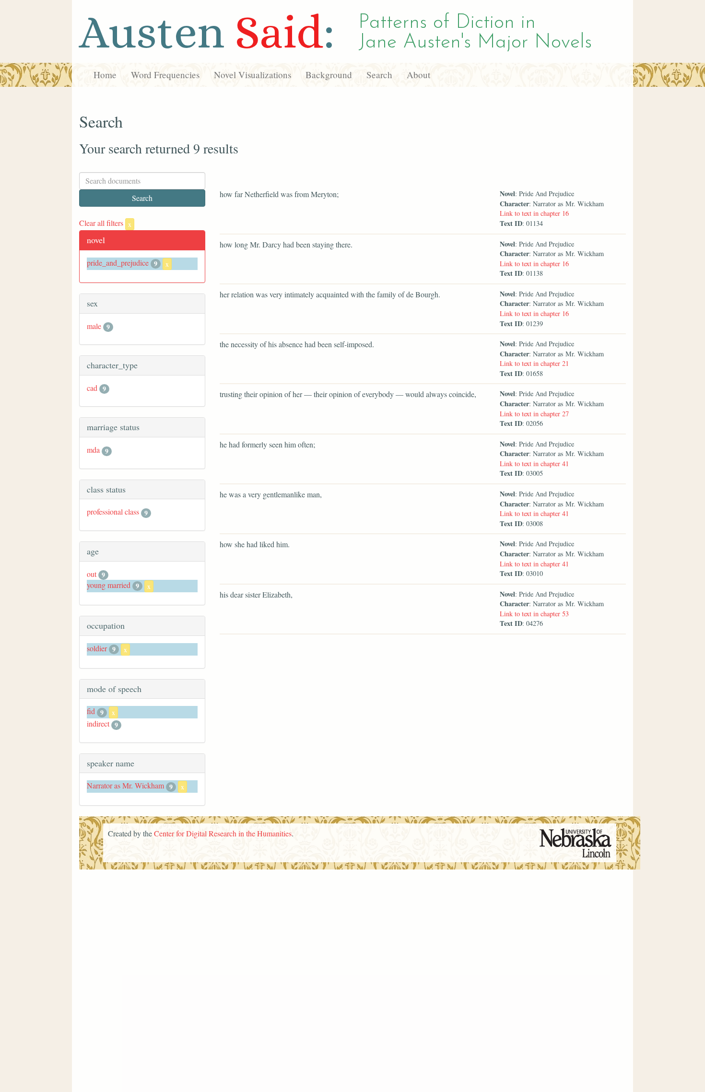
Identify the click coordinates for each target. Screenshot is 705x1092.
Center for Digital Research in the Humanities (223, 833)
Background (329, 75)
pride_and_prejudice (118, 263)
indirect (98, 723)
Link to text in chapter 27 (534, 413)
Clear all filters (105, 223)
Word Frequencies (165, 75)
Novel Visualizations (252, 75)
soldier (97, 648)
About (418, 75)
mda (93, 450)
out (91, 574)
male (94, 326)
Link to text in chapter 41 (534, 463)
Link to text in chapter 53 (534, 613)
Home (105, 75)
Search (379, 75)
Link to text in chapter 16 (534, 213)
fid (91, 711)
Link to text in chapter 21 (534, 363)
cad (92, 388)
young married (108, 585)
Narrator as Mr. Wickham (125, 785)
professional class (113, 511)
